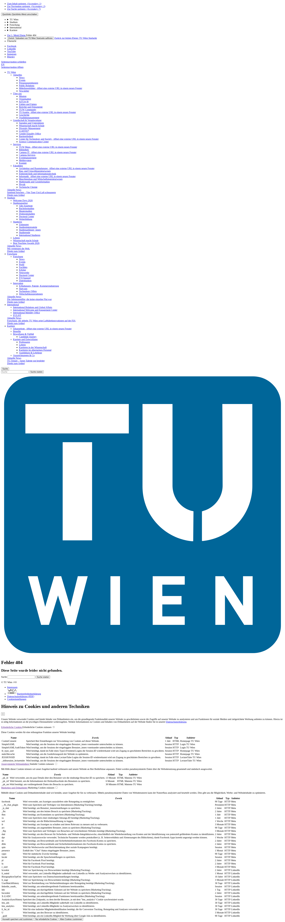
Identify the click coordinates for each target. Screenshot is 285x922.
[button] (13, 62)
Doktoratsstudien (27, 214)
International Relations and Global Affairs (32, 307)
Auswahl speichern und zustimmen (17, 919)
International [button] (13, 304)
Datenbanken (25, 280)
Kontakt (23, 163)
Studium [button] (11, 198)
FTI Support (25, 278)
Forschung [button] (12, 254)
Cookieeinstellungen (16, 699)
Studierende (24, 232)
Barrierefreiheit (26, 136)
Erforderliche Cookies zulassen (37, 727)
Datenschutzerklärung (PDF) (20, 696)
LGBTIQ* (24, 131)
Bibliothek (24, 149)
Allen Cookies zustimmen (71, 919)
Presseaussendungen (28, 83)
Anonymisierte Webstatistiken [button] (15, 764)
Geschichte (24, 115)
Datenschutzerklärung (176, 722)
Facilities (23, 267)
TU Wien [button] (11, 72)
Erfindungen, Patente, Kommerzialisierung (39, 286)
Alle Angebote (26, 206)
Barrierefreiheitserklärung (29, 694)
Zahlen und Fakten (28, 104)
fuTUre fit (23, 101)
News (21, 77)
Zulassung (24, 224)
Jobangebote (42, 328)
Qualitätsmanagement (29, 117)
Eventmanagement (27, 157)
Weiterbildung (25, 219)
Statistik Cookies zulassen (42, 764)
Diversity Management (29, 128)
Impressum (12, 687)
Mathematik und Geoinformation (34, 181)
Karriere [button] (11, 326)
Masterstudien (25, 211)
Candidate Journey (28, 336)
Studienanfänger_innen (30, 230)
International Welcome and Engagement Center (35, 310)
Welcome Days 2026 (23, 200)
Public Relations (26, 85)
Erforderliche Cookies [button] (11, 727)
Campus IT (47, 152)
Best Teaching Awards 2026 (26, 243)
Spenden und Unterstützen (31, 123)
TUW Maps (48, 147)
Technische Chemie (28, 187)
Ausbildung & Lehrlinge (30, 352)
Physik (22, 184)
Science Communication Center (34, 141)
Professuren (24, 342)
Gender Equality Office (30, 133)
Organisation (25, 99)
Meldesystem (25, 160)
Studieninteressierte (28, 227)
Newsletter (24, 91)
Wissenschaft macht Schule (31, 125)
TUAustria (47, 112)
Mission (22, 96)
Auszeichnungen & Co (24, 355)
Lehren (16, 238)
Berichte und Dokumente (31, 107)
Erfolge (22, 270)
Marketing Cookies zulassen (41, 787)
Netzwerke (24, 272)
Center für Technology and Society (59, 139)
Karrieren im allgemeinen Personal (35, 350)
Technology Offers (28, 291)
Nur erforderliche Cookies (46, 919)
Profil (21, 264)
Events (22, 80)
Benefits (17, 331)
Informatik (47, 176)
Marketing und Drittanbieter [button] (14, 787)
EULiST (17, 315)
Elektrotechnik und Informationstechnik (37, 173)
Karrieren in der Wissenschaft (33, 347)
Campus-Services (27, 155)
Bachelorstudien (26, 208)
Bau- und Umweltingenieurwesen (35, 171)
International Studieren (29, 235)
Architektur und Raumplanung (56, 168)
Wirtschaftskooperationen (31, 294)
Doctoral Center (26, 216)
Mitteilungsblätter (50, 88)
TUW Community (27, 109)
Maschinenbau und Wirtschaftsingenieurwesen (40, 179)
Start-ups (23, 288)
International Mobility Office (26, 312)
